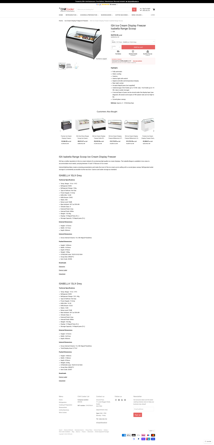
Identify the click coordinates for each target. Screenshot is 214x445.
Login (153, 15)
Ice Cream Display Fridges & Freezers (76, 21)
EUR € (151, 430)
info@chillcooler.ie (133, 1)
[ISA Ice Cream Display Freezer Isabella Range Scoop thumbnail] (76, 66)
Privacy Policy (89, 430)
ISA (114, 31)
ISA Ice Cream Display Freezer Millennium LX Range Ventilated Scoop (131, 137)
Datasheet (62, 274)
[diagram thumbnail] (69, 66)
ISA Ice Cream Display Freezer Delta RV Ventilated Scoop (98, 137)
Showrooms (90, 431)
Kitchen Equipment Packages (102, 431)
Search (60, 430)
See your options (137, 61)
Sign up (138, 415)
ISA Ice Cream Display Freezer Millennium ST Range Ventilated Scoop (115, 137)
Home (61, 15)
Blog (73, 431)
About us (78, 431)
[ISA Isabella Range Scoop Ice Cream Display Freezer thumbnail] (62, 66)
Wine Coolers (137, 15)
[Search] (134, 9)
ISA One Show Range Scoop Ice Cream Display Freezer (82, 137)
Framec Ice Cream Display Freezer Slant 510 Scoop (148, 137)
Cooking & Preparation (89, 15)
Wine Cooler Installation (64, 431)
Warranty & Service (79, 430)
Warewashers (106, 15)
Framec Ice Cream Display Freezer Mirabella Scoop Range (66, 137)
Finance (84, 431)
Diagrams (62, 266)
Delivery (106, 430)
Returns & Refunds (68, 430)
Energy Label (63, 270)
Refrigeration (71, 15)
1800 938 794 (146, 10)
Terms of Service (98, 430)
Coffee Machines (121, 15)
